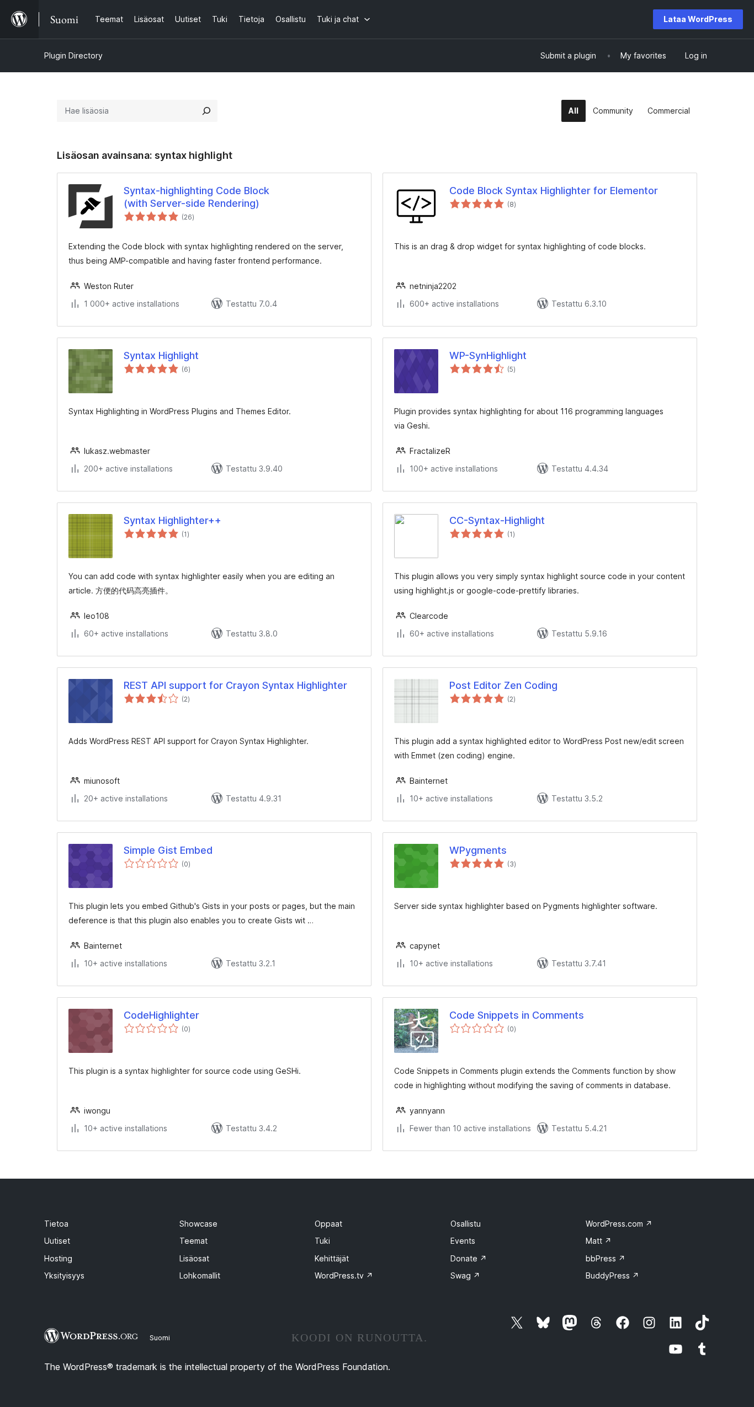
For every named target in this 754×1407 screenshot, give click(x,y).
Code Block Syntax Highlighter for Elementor (553, 190)
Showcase (198, 1223)
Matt (599, 1240)
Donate (468, 1258)
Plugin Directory (73, 55)
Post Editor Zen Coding (503, 685)
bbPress (605, 1258)
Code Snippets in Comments (516, 1015)
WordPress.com (619, 1223)
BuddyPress (612, 1275)
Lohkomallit (199, 1275)
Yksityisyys (64, 1275)
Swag (465, 1275)
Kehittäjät (332, 1258)
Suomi (160, 1337)
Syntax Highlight (161, 355)
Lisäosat (194, 1258)
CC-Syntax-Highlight (497, 520)
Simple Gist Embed (168, 850)
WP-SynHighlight (488, 355)
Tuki (322, 1240)
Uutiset (57, 1240)
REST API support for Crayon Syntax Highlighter (235, 685)
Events (462, 1240)
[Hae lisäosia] (206, 111)
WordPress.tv (344, 1275)
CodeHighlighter (161, 1015)
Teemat (193, 1240)
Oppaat (328, 1223)
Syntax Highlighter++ (172, 520)
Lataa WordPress (697, 19)
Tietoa (56, 1223)
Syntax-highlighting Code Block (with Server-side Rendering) (196, 197)
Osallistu (465, 1223)
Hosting (58, 1258)
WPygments (478, 850)
